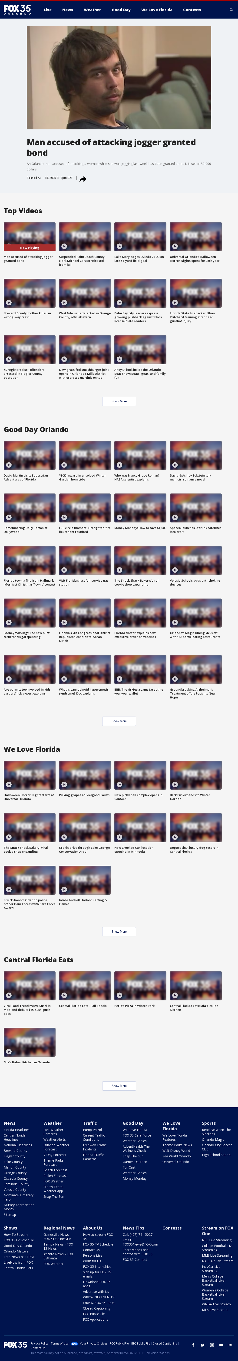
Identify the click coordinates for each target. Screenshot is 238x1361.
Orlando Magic (213, 1139)
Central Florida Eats (18, 1268)
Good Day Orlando (18, 1245)
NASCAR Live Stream (218, 1261)
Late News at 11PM (19, 1257)
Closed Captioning (96, 1308)
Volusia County (15, 1189)
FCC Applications (95, 1319)
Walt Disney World (176, 1150)
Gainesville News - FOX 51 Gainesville (57, 1236)
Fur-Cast (129, 1167)
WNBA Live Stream (216, 1304)
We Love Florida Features (174, 1137)
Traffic (90, 1123)
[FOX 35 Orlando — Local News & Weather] (19, 9)
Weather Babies (135, 1141)
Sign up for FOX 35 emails (97, 1274)
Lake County (13, 1161)
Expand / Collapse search (231, 9)
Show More (119, 401)
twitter (202, 1345)
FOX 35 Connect (135, 1259)
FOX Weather (53, 1181)
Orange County (15, 1173)
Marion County (15, 1167)
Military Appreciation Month (19, 1207)
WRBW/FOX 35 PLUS (99, 1302)
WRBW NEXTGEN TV (98, 1297)
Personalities (92, 1255)
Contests (172, 1228)
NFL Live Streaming (216, 1240)
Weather (52, 1123)
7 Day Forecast (54, 1155)
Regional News (59, 1228)
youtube (221, 1345)
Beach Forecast (55, 1170)
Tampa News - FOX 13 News (58, 1246)
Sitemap (10, 1214)
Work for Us (92, 1261)
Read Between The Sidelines (216, 1131)
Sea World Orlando (176, 1156)
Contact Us (91, 1250)
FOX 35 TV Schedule (19, 1240)
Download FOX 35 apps (96, 1284)
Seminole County (16, 1184)
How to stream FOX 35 (98, 1236)
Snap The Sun (53, 1196)
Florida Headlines (17, 1129)
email (230, 1345)
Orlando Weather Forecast (56, 1147)
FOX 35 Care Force (137, 1135)
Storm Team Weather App (53, 1189)
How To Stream (16, 1234)
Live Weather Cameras (53, 1131)
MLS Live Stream (215, 1309)
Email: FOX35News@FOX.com (140, 1242)
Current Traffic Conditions (94, 1137)
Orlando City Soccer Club (217, 1147)
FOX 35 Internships (97, 1266)
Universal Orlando (175, 1161)
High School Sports (216, 1155)
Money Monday (134, 1178)
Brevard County (15, 1150)
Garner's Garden (135, 1161)
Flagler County (14, 1156)
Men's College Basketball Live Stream (213, 1280)
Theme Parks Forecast (53, 1162)
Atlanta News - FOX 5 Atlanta (58, 1256)
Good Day (133, 1123)
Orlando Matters (16, 1251)
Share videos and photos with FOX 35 (137, 1252)
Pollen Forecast (55, 1175)
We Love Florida (135, 1129)
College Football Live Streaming (217, 1247)
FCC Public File (94, 1314)
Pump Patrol (92, 1129)
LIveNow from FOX (18, 1262)
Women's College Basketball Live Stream (215, 1294)
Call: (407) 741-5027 (137, 1234)
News (9, 1123)
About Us (92, 1228)
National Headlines (18, 1145)
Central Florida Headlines (15, 1137)
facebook (193, 1345)
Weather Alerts (54, 1139)
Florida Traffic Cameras (93, 1157)
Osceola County (16, 1178)
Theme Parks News (177, 1145)
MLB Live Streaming (217, 1255)
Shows (10, 1228)
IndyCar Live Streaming (211, 1268)
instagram (212, 1345)
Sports (209, 1123)
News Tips (133, 1228)
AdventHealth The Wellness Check (136, 1148)
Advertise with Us (96, 1291)
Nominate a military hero (18, 1197)
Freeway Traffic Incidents (94, 1147)
